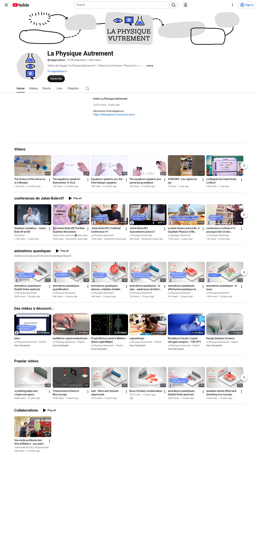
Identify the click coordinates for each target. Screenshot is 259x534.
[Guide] (6, 5)
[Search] (173, 4)
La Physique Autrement (102, 235)
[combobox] (121, 5)
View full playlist (22, 345)
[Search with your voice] (185, 4)
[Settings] (232, 5)
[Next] (244, 165)
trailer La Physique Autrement (110, 98)
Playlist (42, 342)
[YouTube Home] (21, 5)
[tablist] (129, 88)
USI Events (19, 235)
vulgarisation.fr (58, 71)
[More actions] (49, 179)
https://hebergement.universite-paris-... (115, 114)
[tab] (20, 88)
